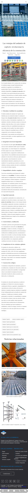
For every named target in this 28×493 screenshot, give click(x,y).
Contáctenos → (7, 473)
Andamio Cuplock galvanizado (8, 321)
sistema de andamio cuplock (18, 319)
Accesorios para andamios (21, 455)
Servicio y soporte (6, 459)
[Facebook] (2, 481)
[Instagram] (14, 481)
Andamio (17, 453)
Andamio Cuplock (6, 319)
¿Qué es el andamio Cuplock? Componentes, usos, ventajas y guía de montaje (14, 424)
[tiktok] (18, 481)
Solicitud (4, 457)
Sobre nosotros (5, 453)
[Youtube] (10, 481)
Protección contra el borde (21, 451)
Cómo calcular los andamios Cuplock (14, 396)
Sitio (19, 54)
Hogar (3, 451)
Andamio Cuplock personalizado (9, 324)
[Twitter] (6, 481)
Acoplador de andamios (20, 460)
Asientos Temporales (20, 462)
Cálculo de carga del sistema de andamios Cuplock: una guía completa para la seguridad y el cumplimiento (14, 368)
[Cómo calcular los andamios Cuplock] (14, 383)
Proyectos (4, 455)
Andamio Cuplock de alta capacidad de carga (11, 334)
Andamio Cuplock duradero (8, 332)
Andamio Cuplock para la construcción (10, 326)
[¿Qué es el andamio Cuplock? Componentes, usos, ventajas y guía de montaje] (14, 411)
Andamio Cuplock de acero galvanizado (10, 329)
